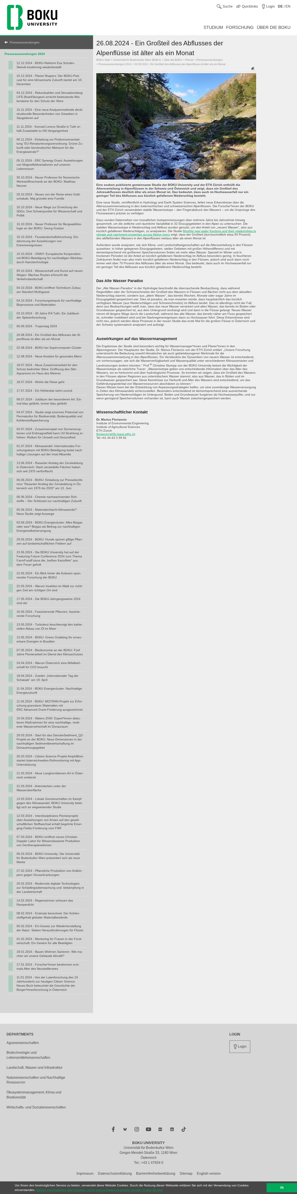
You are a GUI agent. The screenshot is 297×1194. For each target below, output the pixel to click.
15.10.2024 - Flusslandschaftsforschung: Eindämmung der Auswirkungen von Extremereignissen (48, 241)
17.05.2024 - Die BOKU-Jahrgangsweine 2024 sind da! (48, 601)
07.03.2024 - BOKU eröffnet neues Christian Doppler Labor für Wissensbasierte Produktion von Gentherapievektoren (48, 841)
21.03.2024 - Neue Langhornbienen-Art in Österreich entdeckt (50, 775)
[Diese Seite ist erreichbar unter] (253, 69)
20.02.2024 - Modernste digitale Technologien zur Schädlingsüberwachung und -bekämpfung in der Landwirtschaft (50, 887)
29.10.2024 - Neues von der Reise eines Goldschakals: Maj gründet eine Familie (49, 196)
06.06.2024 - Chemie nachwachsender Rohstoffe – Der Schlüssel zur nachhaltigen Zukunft (49, 499)
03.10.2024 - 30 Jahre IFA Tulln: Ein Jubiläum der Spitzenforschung (48, 315)
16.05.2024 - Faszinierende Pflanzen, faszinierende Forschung (49, 614)
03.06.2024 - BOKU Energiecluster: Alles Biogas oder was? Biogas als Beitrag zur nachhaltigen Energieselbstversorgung (49, 526)
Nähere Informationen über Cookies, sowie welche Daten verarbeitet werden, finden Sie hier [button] (99, 1190)
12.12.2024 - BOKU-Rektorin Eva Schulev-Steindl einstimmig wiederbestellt (46, 65)
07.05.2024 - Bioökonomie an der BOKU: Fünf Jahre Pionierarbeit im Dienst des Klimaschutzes (50, 652)
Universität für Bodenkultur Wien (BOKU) (137, 59)
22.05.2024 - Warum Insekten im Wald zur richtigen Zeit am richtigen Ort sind (50, 588)
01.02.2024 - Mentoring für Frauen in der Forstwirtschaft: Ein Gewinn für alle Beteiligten (49, 941)
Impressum (85, 1173)
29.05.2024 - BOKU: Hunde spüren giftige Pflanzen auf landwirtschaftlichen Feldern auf (50, 541)
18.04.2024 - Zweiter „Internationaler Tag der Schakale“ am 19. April (47, 678)
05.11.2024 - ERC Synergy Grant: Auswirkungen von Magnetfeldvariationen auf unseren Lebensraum (50, 164)
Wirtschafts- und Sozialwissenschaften (36, 1107)
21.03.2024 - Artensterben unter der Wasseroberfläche (41, 788)
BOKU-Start (103, 59)
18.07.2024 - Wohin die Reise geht (40, 382)
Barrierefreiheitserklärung (155, 1173)
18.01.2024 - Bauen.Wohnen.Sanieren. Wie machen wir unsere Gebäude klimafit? (50, 954)
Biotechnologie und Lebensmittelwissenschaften (28, 1055)
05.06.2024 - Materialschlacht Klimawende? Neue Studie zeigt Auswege (47, 511)
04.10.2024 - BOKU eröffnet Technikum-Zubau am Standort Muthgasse (49, 290)
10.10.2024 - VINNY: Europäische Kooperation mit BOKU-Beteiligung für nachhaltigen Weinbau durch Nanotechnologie (49, 258)
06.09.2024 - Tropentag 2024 (37, 326)
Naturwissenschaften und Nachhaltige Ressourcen (36, 1080)
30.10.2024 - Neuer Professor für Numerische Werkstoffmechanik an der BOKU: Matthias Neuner (48, 181)
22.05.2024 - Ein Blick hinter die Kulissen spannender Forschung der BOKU (49, 575)
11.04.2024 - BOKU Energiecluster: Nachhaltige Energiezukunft (49, 690)
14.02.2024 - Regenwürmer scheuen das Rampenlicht (45, 902)
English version (209, 1173)
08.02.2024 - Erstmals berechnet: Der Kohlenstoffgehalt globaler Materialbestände (48, 915)
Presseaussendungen (25, 42)
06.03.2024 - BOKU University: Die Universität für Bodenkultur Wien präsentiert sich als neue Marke (48, 858)
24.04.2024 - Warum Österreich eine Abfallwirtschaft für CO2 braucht (49, 665)
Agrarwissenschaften (23, 1043)
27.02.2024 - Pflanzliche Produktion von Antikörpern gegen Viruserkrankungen (50, 873)
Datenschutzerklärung (115, 1173)
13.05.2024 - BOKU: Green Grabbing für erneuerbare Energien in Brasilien (49, 639)
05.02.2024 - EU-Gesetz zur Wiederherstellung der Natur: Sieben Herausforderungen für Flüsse (50, 928)
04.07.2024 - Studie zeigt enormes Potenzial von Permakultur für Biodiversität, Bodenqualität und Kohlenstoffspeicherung (50, 416)
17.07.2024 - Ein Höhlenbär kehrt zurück (44, 390)
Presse (189, 59)
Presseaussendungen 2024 (25, 54)
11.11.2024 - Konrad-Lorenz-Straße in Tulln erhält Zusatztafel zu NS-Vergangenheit (49, 128)
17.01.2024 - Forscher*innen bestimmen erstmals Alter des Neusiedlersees (48, 966)
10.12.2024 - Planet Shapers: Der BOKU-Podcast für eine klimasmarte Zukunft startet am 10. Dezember (49, 80)
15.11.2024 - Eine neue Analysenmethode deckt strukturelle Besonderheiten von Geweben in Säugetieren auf (49, 114)
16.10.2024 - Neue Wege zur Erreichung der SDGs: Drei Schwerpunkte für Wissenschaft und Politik (49, 211)
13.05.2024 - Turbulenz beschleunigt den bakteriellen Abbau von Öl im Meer (50, 626)
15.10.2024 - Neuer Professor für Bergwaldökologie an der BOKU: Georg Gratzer (49, 226)
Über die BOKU (173, 59)
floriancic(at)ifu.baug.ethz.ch (115, 434)
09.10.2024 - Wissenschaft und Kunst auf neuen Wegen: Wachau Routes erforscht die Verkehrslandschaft (50, 275)
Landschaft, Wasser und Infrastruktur (34, 1067)
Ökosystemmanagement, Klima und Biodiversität (34, 1094)
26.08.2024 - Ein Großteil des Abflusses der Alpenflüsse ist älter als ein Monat (49, 337)
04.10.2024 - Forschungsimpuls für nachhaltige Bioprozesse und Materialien (49, 302)
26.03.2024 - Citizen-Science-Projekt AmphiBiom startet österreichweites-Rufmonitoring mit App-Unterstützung (50, 760)
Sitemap (186, 1173)
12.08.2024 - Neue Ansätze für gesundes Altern (49, 356)
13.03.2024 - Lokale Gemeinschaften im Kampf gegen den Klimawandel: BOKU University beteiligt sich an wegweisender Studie (50, 803)
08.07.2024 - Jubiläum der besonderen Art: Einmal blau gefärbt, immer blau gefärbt (49, 401)
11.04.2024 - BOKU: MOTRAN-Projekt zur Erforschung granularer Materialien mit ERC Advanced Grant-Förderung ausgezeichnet (50, 705)
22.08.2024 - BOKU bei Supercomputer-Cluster (49, 347)
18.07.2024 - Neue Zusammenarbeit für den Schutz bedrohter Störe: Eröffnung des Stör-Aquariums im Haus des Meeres (47, 369)
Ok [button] (282, 1187)
